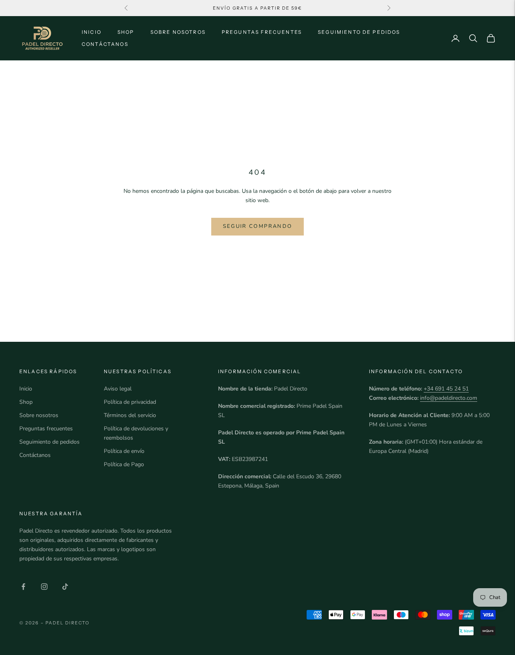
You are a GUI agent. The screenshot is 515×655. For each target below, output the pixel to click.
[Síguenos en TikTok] (65, 587)
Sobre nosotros (178, 32)
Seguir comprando (257, 226)
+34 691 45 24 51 (446, 389)
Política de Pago (124, 464)
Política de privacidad (130, 402)
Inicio (91, 32)
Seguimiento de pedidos (359, 32)
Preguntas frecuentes (262, 32)
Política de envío (124, 451)
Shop (125, 32)
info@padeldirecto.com (448, 398)
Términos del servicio (130, 415)
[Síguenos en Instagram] (44, 587)
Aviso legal (118, 389)
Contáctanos (105, 44)
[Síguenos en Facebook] (23, 587)
